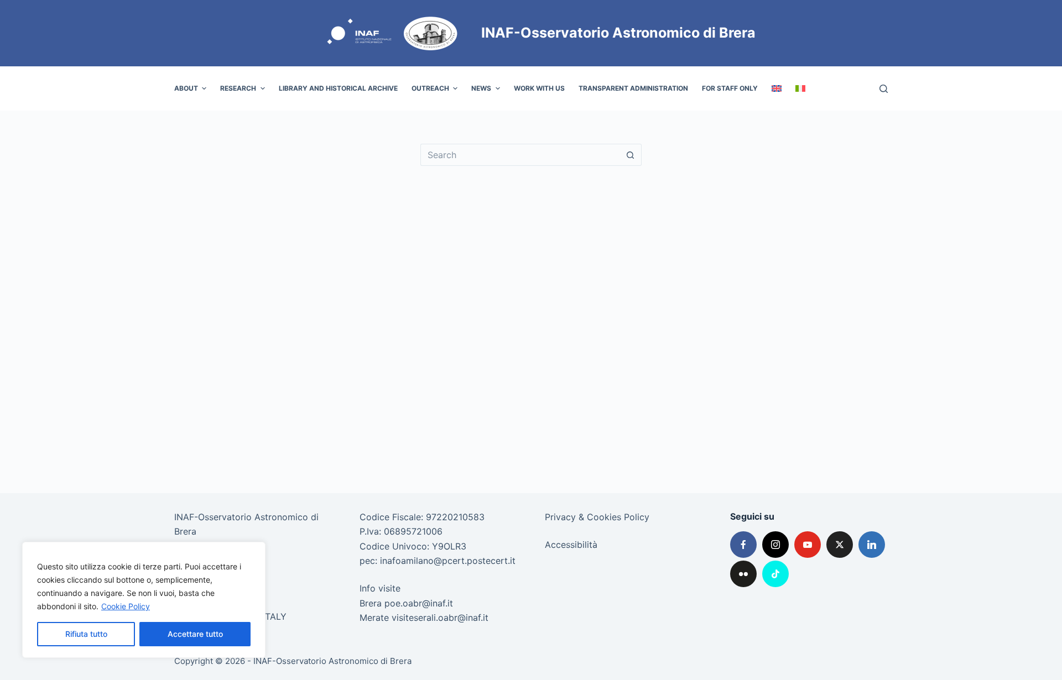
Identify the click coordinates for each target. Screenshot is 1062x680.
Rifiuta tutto (86, 634)
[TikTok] (775, 574)
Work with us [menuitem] (539, 88)
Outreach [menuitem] (430, 88)
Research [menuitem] (238, 88)
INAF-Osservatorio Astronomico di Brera (618, 32)
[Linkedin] (871, 544)
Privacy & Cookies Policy (597, 516)
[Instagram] (775, 544)
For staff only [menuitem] (730, 88)
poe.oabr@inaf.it (418, 603)
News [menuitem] (481, 88)
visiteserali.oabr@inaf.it (440, 617)
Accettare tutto (195, 634)
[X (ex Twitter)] (839, 544)
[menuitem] (776, 88)
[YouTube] (807, 544)
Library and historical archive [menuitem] (338, 88)
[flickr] (743, 574)
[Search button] (631, 155)
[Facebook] (743, 544)
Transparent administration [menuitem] (633, 88)
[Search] (883, 89)
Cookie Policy (125, 606)
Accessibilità (571, 544)
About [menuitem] (186, 88)
